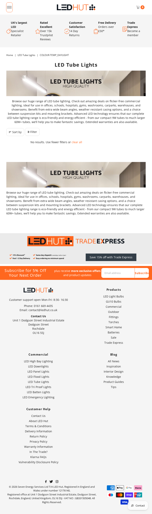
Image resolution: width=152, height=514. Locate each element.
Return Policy (38, 436)
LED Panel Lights (38, 371)
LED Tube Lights (26, 55)
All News (113, 361)
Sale (113, 337)
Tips (113, 387)
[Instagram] (57, 482)
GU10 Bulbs (113, 301)
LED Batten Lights (38, 392)
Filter (33, 132)
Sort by (17, 132)
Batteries (114, 332)
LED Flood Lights (38, 377)
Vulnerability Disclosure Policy (38, 462)
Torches (113, 322)
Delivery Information (38, 431)
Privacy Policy (38, 441)
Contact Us (38, 416)
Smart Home (113, 327)
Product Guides (114, 382)
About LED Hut (38, 421)
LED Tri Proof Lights (38, 387)
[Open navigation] (9, 7)
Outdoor (113, 312)
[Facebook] (46, 482)
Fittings (114, 317)
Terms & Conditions (38, 426)
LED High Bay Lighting (38, 361)
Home (9, 55)
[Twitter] (51, 482)
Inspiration (113, 366)
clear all (77, 142)
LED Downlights (38, 366)
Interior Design (114, 371)
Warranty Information (38, 447)
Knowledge (113, 377)
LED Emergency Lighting (38, 397)
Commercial (114, 307)
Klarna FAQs (38, 457)
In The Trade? (38, 452)
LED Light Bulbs (113, 296)
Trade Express (113, 343)
